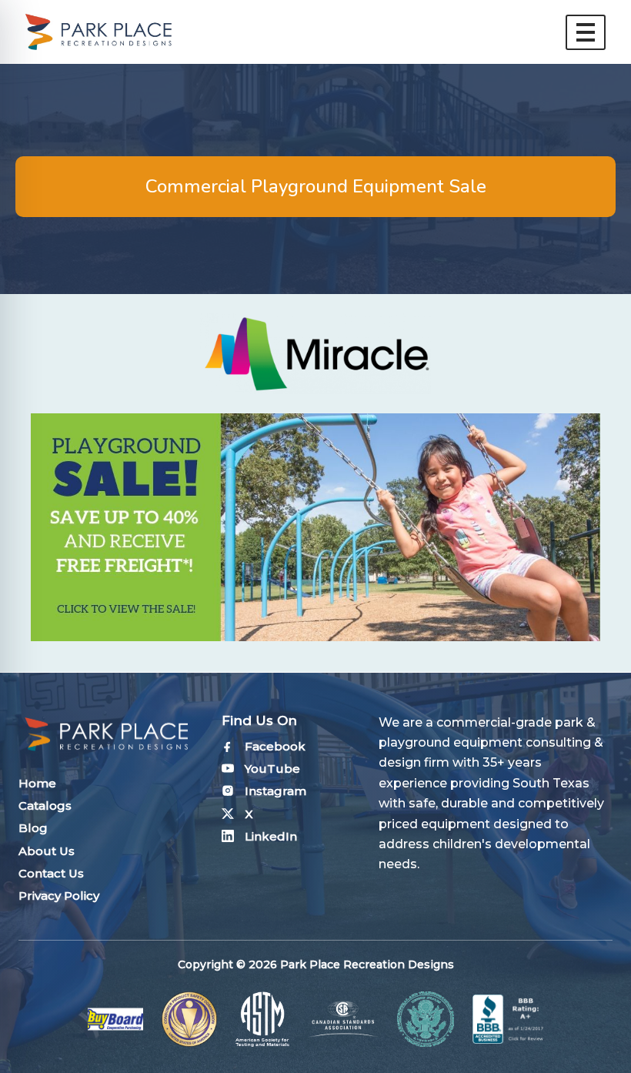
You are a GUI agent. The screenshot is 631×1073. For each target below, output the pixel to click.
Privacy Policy (58, 895)
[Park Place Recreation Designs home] (98, 32)
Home (37, 783)
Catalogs (45, 805)
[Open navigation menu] (586, 32)
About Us (46, 851)
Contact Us (51, 873)
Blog (33, 828)
